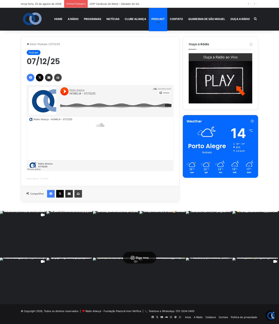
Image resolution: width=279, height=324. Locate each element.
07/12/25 (44, 179)
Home (58, 19)
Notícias (112, 19)
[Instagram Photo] (69, 234)
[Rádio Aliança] (32, 18)
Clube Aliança (135, 19)
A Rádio (73, 19)
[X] (39, 77)
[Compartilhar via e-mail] (49, 77)
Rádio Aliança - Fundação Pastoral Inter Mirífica (113, 311)
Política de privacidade (244, 317)
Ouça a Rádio (240, 19)
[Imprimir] (58, 77)
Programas (92, 19)
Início (32, 44)
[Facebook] (30, 77)
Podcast (158, 19)
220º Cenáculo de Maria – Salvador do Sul (114, 3)
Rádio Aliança (33, 179)
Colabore (210, 317)
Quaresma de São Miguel (206, 19)
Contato (176, 19)
